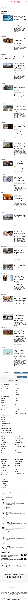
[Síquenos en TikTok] (20, 565)
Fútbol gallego (4, 485)
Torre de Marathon (5, 472)
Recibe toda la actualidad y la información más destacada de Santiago (15, 538)
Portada (3, 438)
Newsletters (3, 400)
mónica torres (17, 259)
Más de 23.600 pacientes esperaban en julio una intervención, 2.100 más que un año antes (20, 18)
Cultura (2, 455)
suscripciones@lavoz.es (14, 580)
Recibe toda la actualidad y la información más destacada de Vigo (15, 542)
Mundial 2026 (4, 470)
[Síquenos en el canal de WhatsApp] (24, 565)
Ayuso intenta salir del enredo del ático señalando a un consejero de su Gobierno (19, 42)
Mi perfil (3, 398)
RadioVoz (4, 586)
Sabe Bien (17, 440)
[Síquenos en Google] (2, 569)
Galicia (2, 440)
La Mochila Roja (19, 459)
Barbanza (17, 392)
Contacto (3, 425)
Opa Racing (4, 477)
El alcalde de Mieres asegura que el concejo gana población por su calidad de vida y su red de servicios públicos (19, 67)
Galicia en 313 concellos (20, 413)
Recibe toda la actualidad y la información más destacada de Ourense (15, 547)
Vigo (16, 411)
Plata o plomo (18, 450)
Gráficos (3, 457)
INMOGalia (3, 421)
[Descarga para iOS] (22, 555)
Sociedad (3, 452)
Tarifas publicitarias (5, 415)
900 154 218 (14, 577)
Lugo (16, 402)
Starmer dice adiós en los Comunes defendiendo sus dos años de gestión (20, 163)
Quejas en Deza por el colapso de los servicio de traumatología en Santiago (14, 57)
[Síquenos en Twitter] (6, 565)
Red (16, 448)
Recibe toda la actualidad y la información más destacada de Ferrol (15, 532)
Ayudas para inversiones (6, 432)
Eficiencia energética (6, 430)
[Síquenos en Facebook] (2, 565)
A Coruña (17, 386)
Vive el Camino (18, 457)
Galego (16, 380)
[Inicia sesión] (26, 2)
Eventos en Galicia (5, 423)
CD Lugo (3, 479)
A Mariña (17, 388)
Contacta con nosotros (6, 409)
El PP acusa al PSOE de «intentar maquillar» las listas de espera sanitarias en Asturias (20, 109)
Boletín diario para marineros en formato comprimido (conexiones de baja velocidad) (14, 518)
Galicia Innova (18, 461)
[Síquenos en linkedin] (13, 565)
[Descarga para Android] (25, 555)
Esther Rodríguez (17, 344)
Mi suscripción (4, 386)
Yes (16, 469)
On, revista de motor (19, 473)
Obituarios (3, 463)
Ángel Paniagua (17, 225)
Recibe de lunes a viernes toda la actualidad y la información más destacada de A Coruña (15, 528)
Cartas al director (5, 407)
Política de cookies (18, 598)
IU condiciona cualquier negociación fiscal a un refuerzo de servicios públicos (20, 127)
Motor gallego (4, 487)
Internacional (4, 446)
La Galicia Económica (6, 465)
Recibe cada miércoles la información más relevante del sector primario (16, 513)
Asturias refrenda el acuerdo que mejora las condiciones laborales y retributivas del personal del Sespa (20, 198)
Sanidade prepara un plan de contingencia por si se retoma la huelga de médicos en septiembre (20, 234)
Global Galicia (18, 442)
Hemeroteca (4, 390)
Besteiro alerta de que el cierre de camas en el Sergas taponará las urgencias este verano (19, 318)
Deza (16, 396)
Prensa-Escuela (22, 586)
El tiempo (3, 467)
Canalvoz (12, 586)
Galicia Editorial (15, 587)
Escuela (17, 471)
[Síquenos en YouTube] (17, 565)
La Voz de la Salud (19, 438)
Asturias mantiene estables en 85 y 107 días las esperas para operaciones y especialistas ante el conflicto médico (19, 280)
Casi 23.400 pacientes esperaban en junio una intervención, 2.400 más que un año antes (20, 145)
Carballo (17, 394)
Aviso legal (3, 598)
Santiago (17, 409)
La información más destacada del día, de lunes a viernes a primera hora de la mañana (15, 493)
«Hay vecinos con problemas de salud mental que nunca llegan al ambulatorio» (20, 251)
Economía (3, 442)
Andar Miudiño (4, 481)
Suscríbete (3, 392)
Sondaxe (8, 586)
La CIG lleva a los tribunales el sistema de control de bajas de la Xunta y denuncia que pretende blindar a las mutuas (19, 181)
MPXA (11, 587)
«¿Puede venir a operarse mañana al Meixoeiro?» (20, 216)
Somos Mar (3, 461)
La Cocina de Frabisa (20, 446)
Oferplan (3, 419)
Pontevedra (17, 407)
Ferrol (16, 398)
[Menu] (2, 2)
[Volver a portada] (14, 2)
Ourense (17, 404)
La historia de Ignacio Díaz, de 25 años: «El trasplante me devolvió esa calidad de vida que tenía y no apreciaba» (19, 333)
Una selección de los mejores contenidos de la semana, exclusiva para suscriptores (15, 503)
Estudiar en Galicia (19, 444)
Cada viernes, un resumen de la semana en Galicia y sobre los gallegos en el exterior (16, 523)
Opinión (3, 448)
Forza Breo (3, 483)
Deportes (3, 450)
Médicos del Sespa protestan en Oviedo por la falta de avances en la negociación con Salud (20, 299)
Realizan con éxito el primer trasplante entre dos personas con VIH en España (19, 88)
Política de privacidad (10, 598)
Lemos (16, 400)
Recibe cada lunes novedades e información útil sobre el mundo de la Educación (16, 508)
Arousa (16, 390)
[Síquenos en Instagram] (9, 565)
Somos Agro (4, 459)
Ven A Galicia (18, 452)
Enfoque (17, 455)
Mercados (17, 465)
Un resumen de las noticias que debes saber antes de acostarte (16, 498)
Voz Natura (17, 586)
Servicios (3, 417)
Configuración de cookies (16, 599)
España (3, 444)
